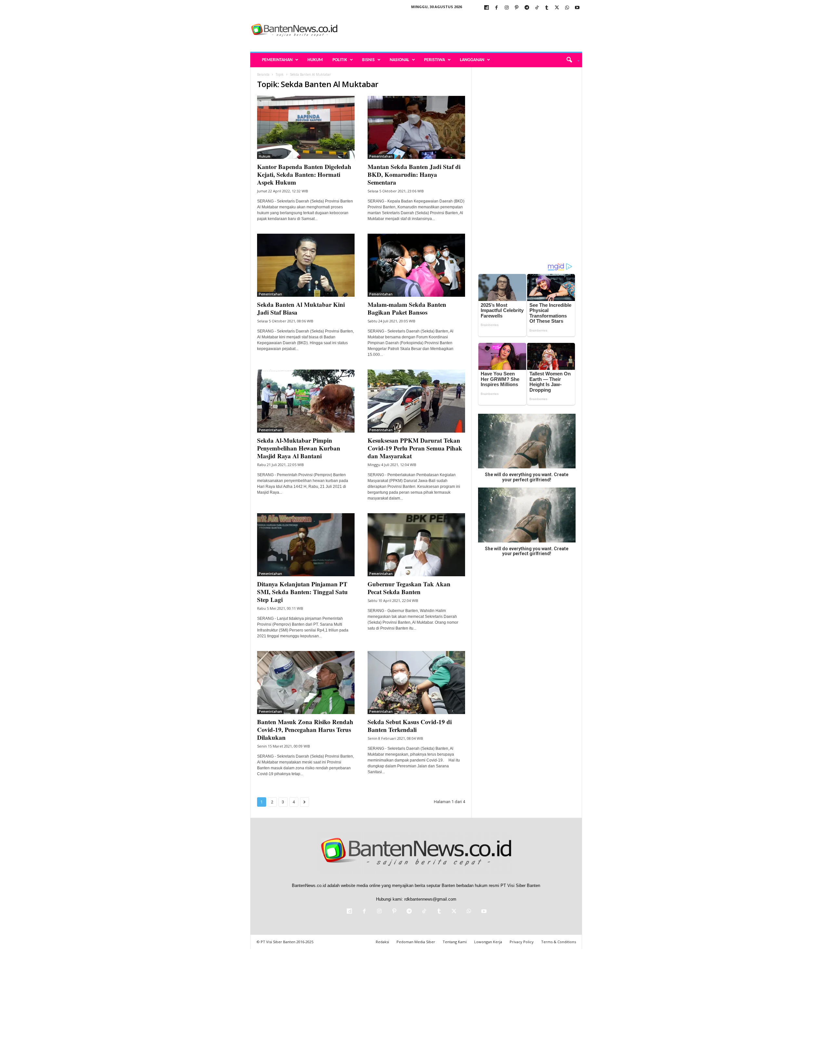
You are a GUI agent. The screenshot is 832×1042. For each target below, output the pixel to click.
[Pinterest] (517, 8)
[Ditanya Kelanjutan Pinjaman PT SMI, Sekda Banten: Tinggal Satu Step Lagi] (306, 544)
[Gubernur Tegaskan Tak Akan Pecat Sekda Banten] (416, 544)
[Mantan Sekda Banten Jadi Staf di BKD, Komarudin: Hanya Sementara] (416, 127)
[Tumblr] (547, 8)
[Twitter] (557, 8)
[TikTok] (537, 8)
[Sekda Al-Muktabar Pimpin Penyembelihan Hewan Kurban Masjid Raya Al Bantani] (306, 401)
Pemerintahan (277, 60)
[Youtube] (577, 8)
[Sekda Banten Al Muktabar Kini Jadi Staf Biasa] (306, 265)
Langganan (472, 60)
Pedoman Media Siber (415, 941)
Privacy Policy (522, 941)
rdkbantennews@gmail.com (430, 899)
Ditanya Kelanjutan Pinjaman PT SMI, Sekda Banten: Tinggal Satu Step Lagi (302, 592)
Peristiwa (434, 60)
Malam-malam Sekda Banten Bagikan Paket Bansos (407, 308)
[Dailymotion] (486, 8)
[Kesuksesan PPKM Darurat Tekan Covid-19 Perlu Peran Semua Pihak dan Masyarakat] (416, 401)
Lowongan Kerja (488, 941)
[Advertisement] (463, 30)
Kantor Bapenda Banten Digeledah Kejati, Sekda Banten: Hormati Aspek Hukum (304, 174)
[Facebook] (496, 8)
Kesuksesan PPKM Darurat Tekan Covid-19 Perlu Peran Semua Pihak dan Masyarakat (415, 448)
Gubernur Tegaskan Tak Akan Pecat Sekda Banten (409, 588)
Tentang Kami (455, 941)
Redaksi (382, 941)
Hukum (315, 60)
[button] (570, 60)
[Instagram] (507, 8)
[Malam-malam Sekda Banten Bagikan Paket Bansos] (416, 265)
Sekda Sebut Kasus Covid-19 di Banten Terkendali (410, 725)
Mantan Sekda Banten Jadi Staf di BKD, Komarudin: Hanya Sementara (414, 174)
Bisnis (368, 60)
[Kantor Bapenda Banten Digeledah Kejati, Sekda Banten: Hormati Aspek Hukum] (306, 127)
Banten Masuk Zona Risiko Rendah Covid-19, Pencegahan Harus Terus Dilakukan (305, 729)
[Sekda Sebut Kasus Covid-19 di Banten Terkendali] (416, 682)
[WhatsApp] (567, 8)
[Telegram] (527, 8)
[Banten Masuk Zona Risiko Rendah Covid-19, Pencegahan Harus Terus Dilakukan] (306, 682)
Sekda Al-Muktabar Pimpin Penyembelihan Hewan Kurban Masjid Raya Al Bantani (298, 448)
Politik (339, 60)
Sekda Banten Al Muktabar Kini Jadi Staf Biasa (301, 308)
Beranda (263, 74)
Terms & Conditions (558, 941)
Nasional (399, 60)
